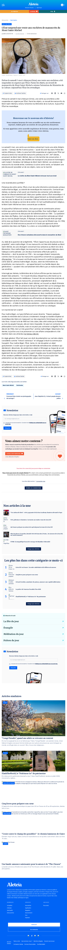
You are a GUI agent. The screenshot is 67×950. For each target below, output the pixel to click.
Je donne (32, 11)
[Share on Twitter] (58, 93)
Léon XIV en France (8, 783)
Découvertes (5, 20)
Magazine (27, 910)
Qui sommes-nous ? (26, 941)
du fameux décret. (31, 334)
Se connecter (34, 929)
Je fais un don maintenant (13, 453)
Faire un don (33, 139)
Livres (5, 702)
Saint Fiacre (39, 7)
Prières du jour (11, 640)
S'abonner (34, 924)
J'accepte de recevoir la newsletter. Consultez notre (25, 423)
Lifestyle (9, 908)
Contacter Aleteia (18, 944)
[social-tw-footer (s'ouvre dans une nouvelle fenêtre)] (35, 936)
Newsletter (28, 905)
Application (28, 908)
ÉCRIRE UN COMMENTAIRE (33, 488)
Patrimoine (19, 385)
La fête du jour (11, 621)
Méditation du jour (13, 634)
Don (26, 915)
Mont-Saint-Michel (8, 385)
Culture (5, 843)
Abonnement (28, 913)
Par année (46, 905)
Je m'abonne (14, 11)
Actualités (9, 905)
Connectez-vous (40, 481)
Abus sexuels (7, 813)
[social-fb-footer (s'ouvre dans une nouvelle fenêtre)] (32, 936)
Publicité (27, 917)
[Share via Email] (61, 93)
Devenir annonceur (49, 941)
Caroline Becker (19, 34)
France (5, 753)
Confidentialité (41, 944)
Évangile (8, 627)
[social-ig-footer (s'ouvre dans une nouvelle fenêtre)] (38, 936)
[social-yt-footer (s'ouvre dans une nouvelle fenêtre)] (28, 936)
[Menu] (12, 5)
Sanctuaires (13, 20)
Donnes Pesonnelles (30, 944)
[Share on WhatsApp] (64, 93)
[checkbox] (4, 422)
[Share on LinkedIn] (55, 93)
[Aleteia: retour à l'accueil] (33, 4)
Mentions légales (38, 941)
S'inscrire (7, 428)
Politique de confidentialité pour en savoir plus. (46, 663)
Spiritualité (10, 910)
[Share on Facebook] (52, 93)
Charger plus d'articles (33, 549)
